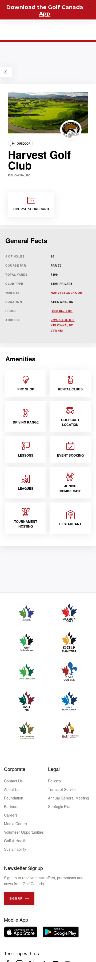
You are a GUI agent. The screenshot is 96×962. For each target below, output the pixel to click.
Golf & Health (15, 840)
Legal (54, 768)
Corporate (14, 768)
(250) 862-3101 (62, 311)
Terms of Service (62, 789)
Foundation (13, 798)
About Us (11, 789)
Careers (11, 815)
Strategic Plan (59, 806)
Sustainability (15, 849)
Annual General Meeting (68, 798)
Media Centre (15, 823)
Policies (54, 780)
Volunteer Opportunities (24, 832)
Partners (11, 806)
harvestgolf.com (67, 293)
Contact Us (13, 780)
